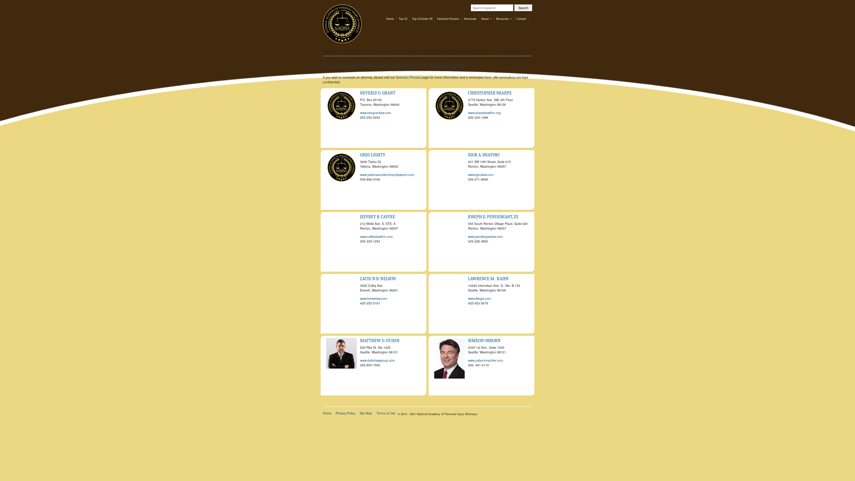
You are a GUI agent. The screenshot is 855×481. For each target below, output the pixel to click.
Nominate (470, 19)
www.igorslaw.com (481, 174)
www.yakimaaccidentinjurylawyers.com (387, 174)
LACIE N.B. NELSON (378, 278)
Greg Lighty (372, 154)
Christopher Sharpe (490, 93)
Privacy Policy (345, 413)
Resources (503, 19)
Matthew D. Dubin (379, 340)
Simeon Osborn (484, 340)
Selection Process (448, 19)
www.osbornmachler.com (485, 360)
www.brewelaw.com (373, 298)
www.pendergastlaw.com (485, 236)
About (485, 19)
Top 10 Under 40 (422, 19)
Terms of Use (386, 413)
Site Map (366, 413)
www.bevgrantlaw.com (375, 112)
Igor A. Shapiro (483, 154)
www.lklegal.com (479, 298)
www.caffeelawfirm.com (376, 236)
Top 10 (403, 19)
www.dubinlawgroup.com (377, 360)
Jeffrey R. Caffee (377, 216)
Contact (521, 19)
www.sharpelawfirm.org (484, 112)
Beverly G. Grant (377, 93)
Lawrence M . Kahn (488, 278)
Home (390, 19)
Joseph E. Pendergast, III (493, 216)
